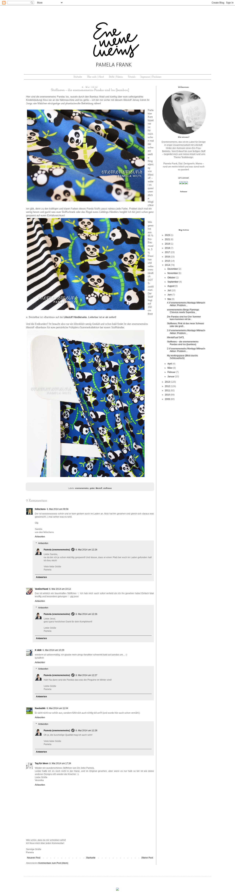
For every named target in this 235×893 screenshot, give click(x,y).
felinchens (40, 509)
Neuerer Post (33, 857)
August (170, 286)
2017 (167, 252)
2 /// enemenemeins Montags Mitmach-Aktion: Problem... (186, 349)
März (169, 368)
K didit (38, 650)
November (172, 273)
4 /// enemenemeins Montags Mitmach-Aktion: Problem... (186, 304)
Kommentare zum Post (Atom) (53, 863)
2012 (167, 386)
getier (92, 488)
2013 (167, 382)
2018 (167, 248)
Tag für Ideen (41, 763)
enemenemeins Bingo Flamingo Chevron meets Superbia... (183, 311)
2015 (167, 261)
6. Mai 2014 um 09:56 (57, 509)
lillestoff (99, 488)
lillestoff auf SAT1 (175, 337)
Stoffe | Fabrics (116, 77)
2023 (167, 235)
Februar (171, 372)
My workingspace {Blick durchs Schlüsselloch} (182, 356)
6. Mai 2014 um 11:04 (57, 708)
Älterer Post (147, 857)
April (169, 363)
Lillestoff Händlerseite (75, 317)
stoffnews (107, 488)
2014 (167, 265)
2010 (167, 394)
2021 (167, 239)
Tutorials (131, 77)
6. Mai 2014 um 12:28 (86, 730)
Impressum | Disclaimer (151, 77)
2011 (167, 390)
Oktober (171, 277)
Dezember (172, 269)
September (172, 282)
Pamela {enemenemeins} (57, 549)
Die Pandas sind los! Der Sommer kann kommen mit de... (184, 318)
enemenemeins (82, 488)
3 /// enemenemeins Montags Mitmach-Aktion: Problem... (186, 331)
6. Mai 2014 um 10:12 (60, 589)
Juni (169, 294)
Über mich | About (95, 77)
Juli (169, 290)
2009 (167, 399)
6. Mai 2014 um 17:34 (60, 763)
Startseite (78, 77)
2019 (167, 244)
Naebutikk (40, 708)
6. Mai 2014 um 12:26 (86, 549)
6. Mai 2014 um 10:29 (53, 650)
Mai (169, 299)
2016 (167, 256)
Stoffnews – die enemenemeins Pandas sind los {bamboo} (182, 343)
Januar (170, 376)
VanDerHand (41, 589)
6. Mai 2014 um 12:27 (86, 675)
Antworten (40, 536)
